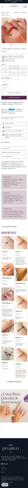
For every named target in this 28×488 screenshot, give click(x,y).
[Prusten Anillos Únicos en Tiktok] (7, 464)
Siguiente (24, 12)
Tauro (8, 12)
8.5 (14, 74)
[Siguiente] (25, 1)
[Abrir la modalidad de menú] (2, 6)
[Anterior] (2, 1)
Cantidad (4, 84)
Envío (15, 102)
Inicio (2, 12)
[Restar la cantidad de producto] (7, 87)
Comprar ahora (14, 97)
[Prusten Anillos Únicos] (14, 6)
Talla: (4, 64)
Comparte (6, 142)
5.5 (14, 67)
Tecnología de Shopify (7, 482)
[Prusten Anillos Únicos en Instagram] (5, 464)
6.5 (5, 70)
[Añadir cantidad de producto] (2, 87)
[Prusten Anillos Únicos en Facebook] (2, 464)
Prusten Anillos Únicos (17, 477)
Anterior (17, 12)
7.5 (22, 70)
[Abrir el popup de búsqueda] (22, 6)
